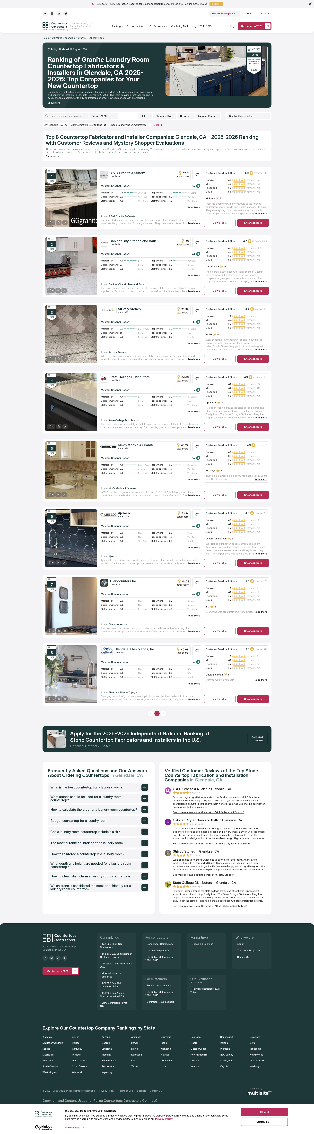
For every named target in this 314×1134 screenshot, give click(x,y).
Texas (134, 1066)
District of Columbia (53, 1042)
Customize (262, 1121)
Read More (216, 4)
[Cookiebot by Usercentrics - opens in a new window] (43, 1127)
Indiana (224, 1042)
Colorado (196, 1037)
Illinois (194, 1042)
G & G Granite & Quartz (127, 173)
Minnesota (255, 1048)
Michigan (225, 1048)
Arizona (106, 1037)
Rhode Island (257, 1060)
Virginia (224, 1066)
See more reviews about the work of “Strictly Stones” (203, 874)
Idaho (164, 1042)
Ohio (133, 1060)
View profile (220, 222)
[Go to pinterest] (65, 13)
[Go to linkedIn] (58, 13)
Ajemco (124, 513)
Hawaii (134, 1042)
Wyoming (107, 1072)
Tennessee (108, 1066)
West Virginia (50, 1072)
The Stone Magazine (223, 13)
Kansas (46, 1048)
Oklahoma (166, 1060)
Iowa (252, 1042)
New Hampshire (199, 1054)
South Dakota (79, 1066)
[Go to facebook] (45, 13)
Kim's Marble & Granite (136, 445)
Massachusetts (198, 1048)
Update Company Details (160, 950)
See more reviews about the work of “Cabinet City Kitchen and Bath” (212, 843)
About (249, 13)
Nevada (165, 1054)
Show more (54, 102)
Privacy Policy (106, 1090)
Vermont (195, 1066)
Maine (134, 1048)
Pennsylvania (227, 1060)
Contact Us (264, 13)
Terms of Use (125, 1090)
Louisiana (107, 1048)
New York (48, 1060)
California (166, 1037)
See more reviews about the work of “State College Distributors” (210, 906)
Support (141, 1090)
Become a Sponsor (202, 944)
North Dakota (109, 1060)
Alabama (47, 1037)
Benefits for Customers (159, 985)
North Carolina (79, 1060)
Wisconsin (77, 1072)
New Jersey (226, 1054)
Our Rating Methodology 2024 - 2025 (191, 26)
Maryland (166, 1048)
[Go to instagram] (52, 13)
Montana (106, 1054)
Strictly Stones (129, 309)
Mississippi (48, 1054)
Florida (75, 1042)
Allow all (264, 1112)
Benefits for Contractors (160, 944)
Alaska (75, 1037)
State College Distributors (129, 377)
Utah (163, 1066)
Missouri (76, 1054)
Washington (256, 1066)
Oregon (195, 1060)
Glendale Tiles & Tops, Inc (134, 649)
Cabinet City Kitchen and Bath (132, 241)
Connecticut (226, 1037)
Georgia (106, 1042)
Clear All (157, 124)
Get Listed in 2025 (251, 26)
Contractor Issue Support (160, 1001)
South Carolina (50, 1066)
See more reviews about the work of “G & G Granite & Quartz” (208, 812)
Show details (72, 1127)
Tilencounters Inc (123, 581)
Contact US (156, 1090)
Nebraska (136, 1054)
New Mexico (256, 1054)
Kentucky (77, 1048)
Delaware (255, 1037)
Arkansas (136, 1037)
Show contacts (253, 222)
